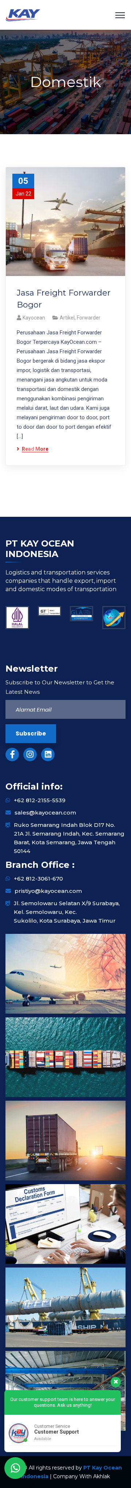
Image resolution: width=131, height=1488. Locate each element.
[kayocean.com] (22, 14)
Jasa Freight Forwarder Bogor (64, 299)
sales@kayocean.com (45, 812)
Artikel (67, 318)
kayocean (34, 318)
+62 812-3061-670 (38, 878)
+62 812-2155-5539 (40, 800)
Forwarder (88, 318)
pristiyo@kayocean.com (48, 890)
